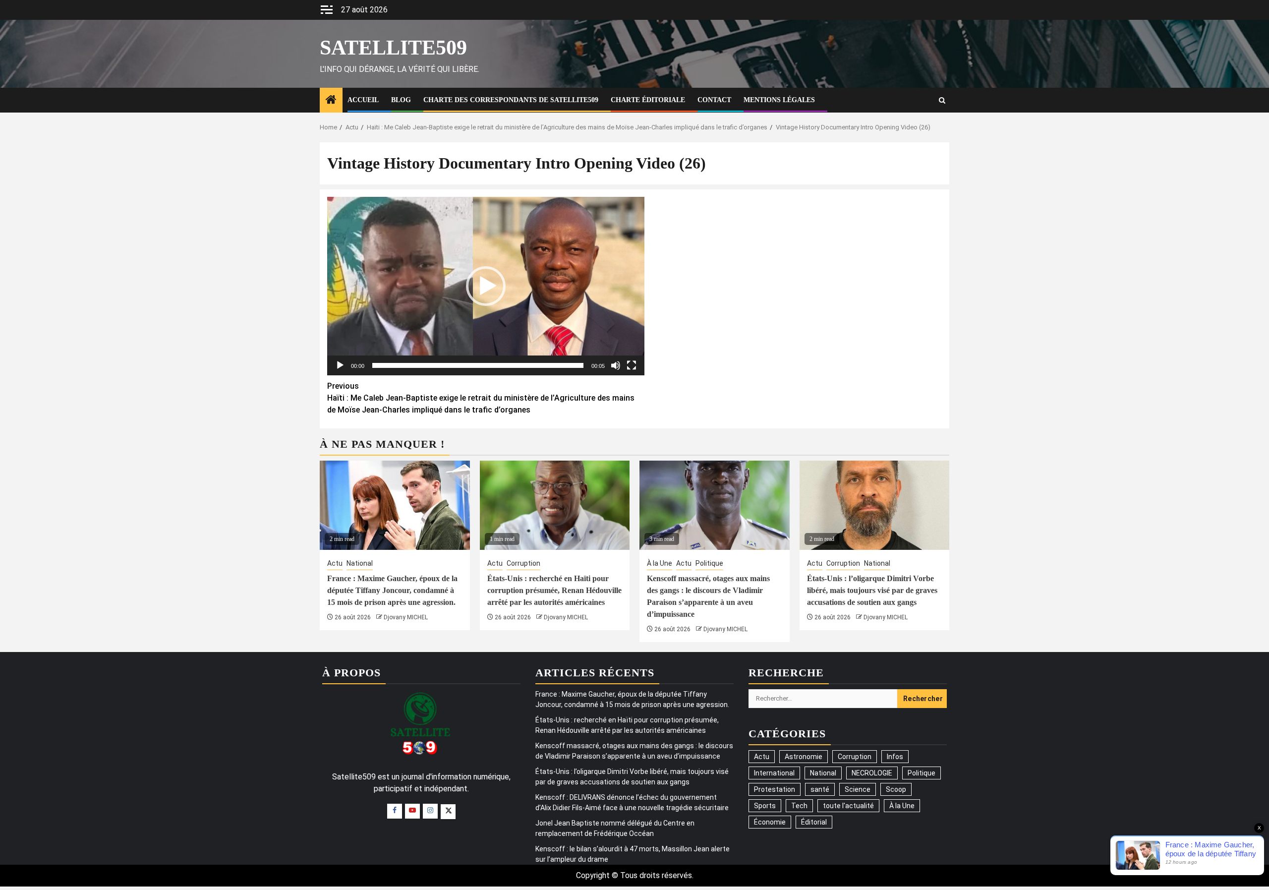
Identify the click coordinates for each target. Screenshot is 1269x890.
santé (819, 789)
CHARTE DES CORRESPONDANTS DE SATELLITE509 (510, 100)
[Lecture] (340, 365)
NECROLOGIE (872, 773)
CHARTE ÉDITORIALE (648, 100)
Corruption (523, 563)
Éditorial (814, 822)
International (774, 773)
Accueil (363, 100)
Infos (895, 757)
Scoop (896, 789)
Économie (770, 822)
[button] (486, 286)
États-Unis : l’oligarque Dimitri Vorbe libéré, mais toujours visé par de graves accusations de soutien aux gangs (872, 590)
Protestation (774, 789)
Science (857, 789)
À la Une (659, 563)
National (359, 563)
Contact (714, 100)
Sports (765, 806)
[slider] (477, 365)
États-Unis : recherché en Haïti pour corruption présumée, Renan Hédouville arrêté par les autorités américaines (554, 590)
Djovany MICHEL (406, 617)
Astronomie (803, 757)
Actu (335, 563)
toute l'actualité (848, 806)
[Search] (942, 100)
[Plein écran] (631, 365)
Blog (401, 100)
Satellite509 (393, 47)
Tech (799, 806)
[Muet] (616, 365)
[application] (485, 286)
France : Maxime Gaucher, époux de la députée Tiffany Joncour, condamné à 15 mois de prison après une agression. (392, 590)
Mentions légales (779, 100)
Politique (709, 563)
